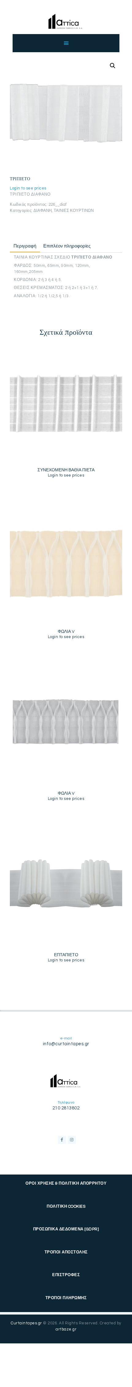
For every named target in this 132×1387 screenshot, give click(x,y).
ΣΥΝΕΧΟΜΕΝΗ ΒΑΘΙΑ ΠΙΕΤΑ (66, 470)
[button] (112, 65)
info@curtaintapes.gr (66, 1044)
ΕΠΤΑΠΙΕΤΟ (66, 955)
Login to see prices (28, 188)
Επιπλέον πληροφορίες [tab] (67, 246)
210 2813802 (66, 1108)
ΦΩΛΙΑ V (66, 631)
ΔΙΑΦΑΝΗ (42, 210)
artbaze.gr (66, 1329)
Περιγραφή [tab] (25, 246)
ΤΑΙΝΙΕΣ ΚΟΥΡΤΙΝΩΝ (74, 210)
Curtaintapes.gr (26, 1323)
